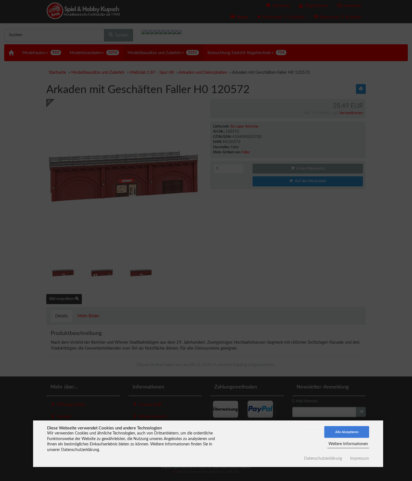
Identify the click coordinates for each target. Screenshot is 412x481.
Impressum (359, 459)
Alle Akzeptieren (346, 432)
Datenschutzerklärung (323, 459)
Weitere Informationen (348, 444)
